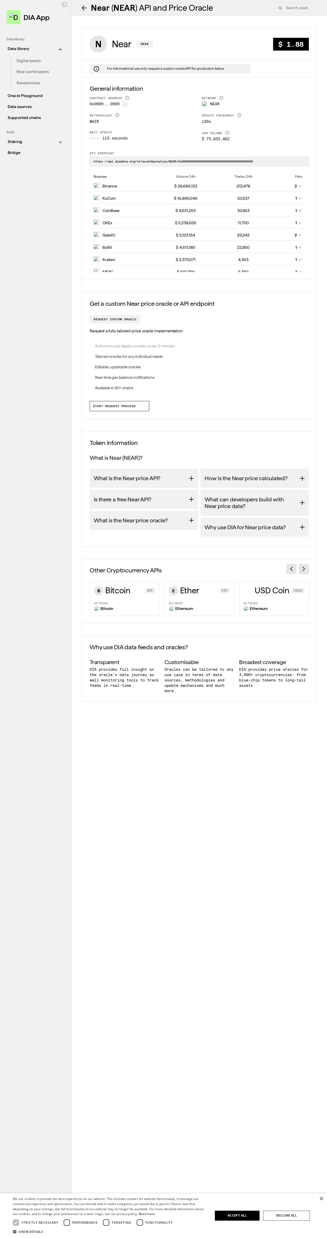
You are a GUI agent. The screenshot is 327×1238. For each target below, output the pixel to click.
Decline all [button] (286, 1215)
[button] (110, 1231)
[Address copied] (125, 104)
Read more (147, 1214)
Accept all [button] (237, 1215)
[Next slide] (304, 569)
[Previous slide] (291, 569)
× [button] (321, 1199)
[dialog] (163, 1215)
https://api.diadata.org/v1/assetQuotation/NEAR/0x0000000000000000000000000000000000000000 (173, 161)
